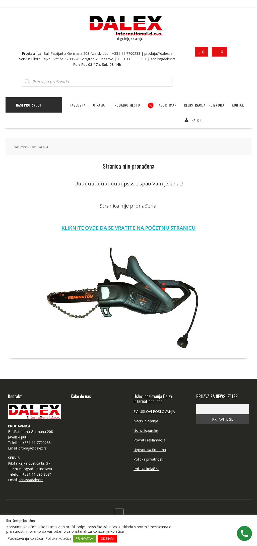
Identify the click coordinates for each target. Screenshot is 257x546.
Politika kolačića (146, 468)
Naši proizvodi (28, 105)
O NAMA (99, 105)
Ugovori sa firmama (150, 449)
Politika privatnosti (148, 459)
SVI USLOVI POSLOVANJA (154, 411)
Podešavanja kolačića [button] (25, 538)
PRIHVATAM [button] (84, 538)
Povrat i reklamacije (150, 440)
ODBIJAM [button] (107, 538)
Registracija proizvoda (204, 105)
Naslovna (78, 105)
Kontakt (239, 105)
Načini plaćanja (146, 421)
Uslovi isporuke (146, 430)
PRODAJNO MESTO (126, 105)
